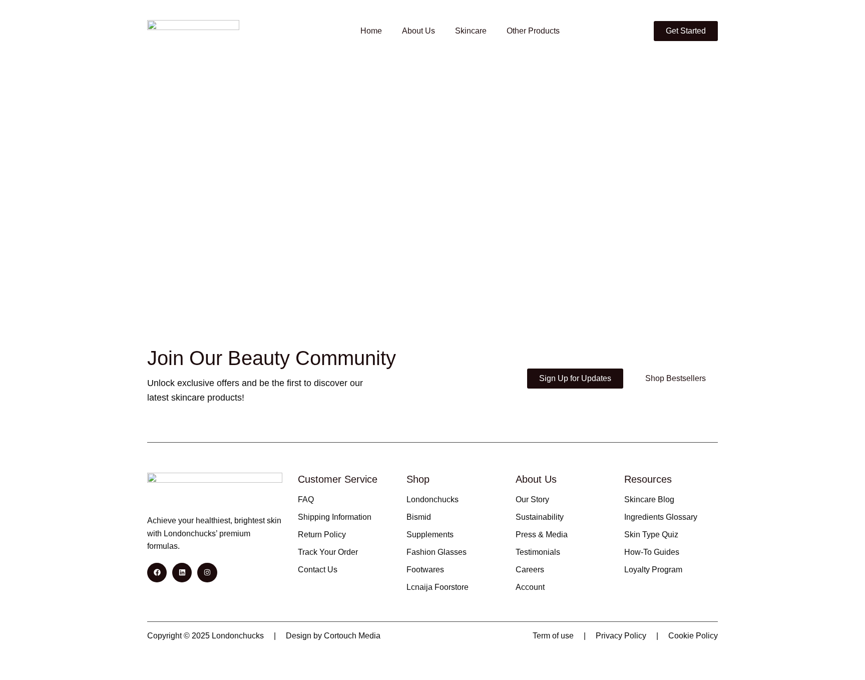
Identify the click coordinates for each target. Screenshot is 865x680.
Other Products (533, 31)
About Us (418, 31)
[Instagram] (207, 572)
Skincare (471, 31)
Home (371, 31)
